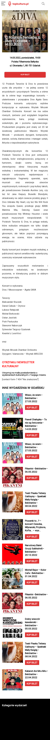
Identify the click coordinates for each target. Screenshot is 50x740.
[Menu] (3, 3)
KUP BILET (32, 407)
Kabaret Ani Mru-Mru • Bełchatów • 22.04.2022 (36, 674)
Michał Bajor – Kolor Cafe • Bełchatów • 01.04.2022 (35, 573)
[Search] (43, 3)
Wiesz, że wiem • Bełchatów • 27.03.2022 (33, 398)
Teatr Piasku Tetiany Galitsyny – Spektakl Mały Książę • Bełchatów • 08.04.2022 (35, 499)
